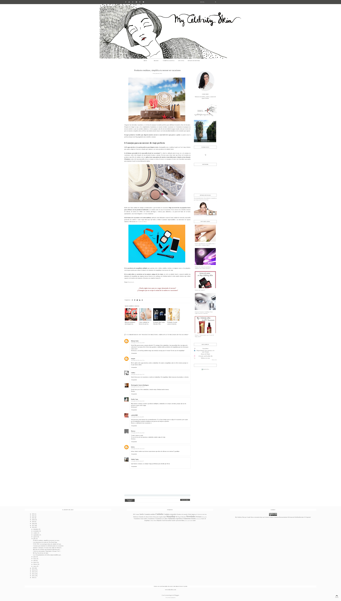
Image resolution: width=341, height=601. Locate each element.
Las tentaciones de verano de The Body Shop (45, 542)
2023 (33, 514)
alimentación (198, 518)
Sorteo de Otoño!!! (200, 290)
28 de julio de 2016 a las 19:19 (137, 387)
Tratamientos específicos (175, 518)
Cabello (141, 514)
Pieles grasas (204, 516)
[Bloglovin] (143, 2)
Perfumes (199, 517)
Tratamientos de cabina (161, 518)
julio (34, 538)
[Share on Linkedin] (140, 300)
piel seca (186, 520)
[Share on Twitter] (137, 300)
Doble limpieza (192, 514)
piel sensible (190, 520)
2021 (33, 518)
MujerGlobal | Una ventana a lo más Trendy (205, 351)
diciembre (36, 529)
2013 (33, 572)
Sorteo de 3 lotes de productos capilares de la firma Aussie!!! (203, 267)
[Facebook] (125, 2)
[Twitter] (129, 2)
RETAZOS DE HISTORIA (194, 60)
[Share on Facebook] (132, 300)
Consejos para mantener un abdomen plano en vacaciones (48, 546)
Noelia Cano (134, 399)
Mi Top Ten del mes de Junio (40, 553)
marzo (35, 562)
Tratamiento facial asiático (141, 518)
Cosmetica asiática (149, 514)
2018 (33, 523)
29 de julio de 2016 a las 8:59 (137, 417)
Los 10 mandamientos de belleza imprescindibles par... (47, 555)
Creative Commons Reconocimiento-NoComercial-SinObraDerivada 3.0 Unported (290, 517)
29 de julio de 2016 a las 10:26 (137, 432)
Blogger (176, 595)
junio (34, 556)
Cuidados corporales (170, 514)
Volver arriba (170, 597)
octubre (35, 533)
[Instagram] (136, 2)
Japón (164, 516)
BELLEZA (156, 60)
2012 (33, 574)
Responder (134, 353)
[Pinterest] (139, 2)
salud (194, 520)
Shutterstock (131, 282)
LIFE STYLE (181, 60)
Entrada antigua (185, 499)
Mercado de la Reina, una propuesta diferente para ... (47, 549)
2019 (33, 521)
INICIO (145, 60)
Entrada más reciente (129, 500)
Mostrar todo (214, 359)
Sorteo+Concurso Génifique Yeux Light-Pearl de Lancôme (204, 312)
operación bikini (180, 520)
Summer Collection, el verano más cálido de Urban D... (47, 547)
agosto (35, 536)
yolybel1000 (134, 415)
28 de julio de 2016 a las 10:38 (137, 342)
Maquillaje (171, 516)
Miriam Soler (135, 341)
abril (34, 560)
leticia (133, 447)
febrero (35, 564)
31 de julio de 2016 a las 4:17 (137, 461)
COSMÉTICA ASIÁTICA (169, 60)
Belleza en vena (205, 358)
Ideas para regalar (158, 516)
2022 (33, 516)
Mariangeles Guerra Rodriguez (140, 385)
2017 (33, 525)
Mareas (133, 431)
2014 (33, 570)
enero (35, 566)
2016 (33, 527)
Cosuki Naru (250, 517)
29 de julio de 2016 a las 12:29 (137, 448)
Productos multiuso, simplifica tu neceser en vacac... (46, 540)
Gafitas (133, 372)
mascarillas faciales (170, 520)
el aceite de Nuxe (142, 221)
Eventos (150, 516)
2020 (33, 519)
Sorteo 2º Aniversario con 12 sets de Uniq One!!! (204, 335)
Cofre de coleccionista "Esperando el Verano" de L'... (47, 551)
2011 (33, 575)
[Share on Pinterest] (135, 300)
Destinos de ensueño (182, 514)
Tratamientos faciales (189, 518)
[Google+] (132, 2)
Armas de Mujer (205, 354)
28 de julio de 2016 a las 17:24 (137, 360)
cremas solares (153, 520)
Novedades (190, 516)
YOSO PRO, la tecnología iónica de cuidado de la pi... (47, 544)
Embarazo (136, 516)
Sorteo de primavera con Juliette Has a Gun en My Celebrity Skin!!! (205, 244)
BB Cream (136, 514)
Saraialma (205, 348)
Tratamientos (151, 518)
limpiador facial (161, 520)
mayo (35, 558)
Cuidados (159, 514)
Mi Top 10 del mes (181, 516)
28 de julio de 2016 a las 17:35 (137, 374)
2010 (33, 577)
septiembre (36, 535)
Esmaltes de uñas (143, 516)
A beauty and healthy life (205, 356)
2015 (33, 568)
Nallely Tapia (135, 459)
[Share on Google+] (142, 300)
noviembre (36, 531)
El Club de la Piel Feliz (201, 514)
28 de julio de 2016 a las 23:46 (137, 401)
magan (133, 358)
